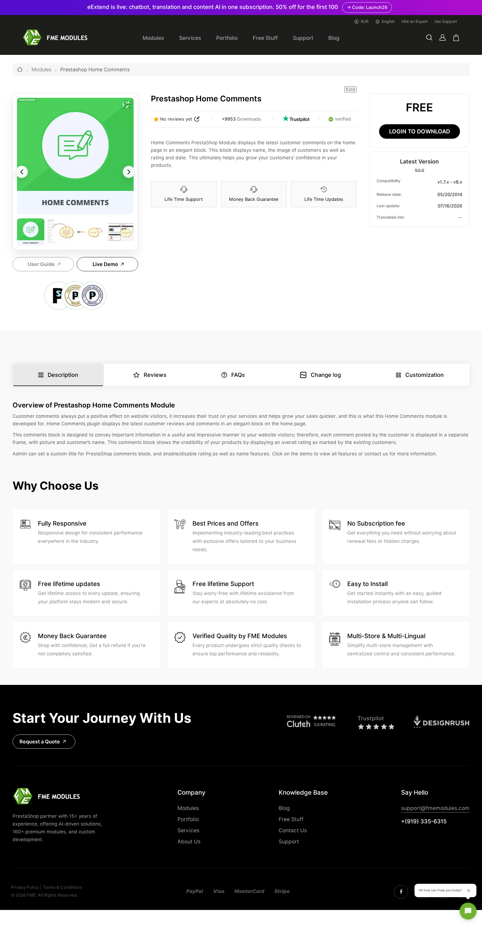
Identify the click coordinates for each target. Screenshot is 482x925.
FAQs (238, 375)
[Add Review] (197, 119)
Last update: (388, 206)
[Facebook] (401, 892)
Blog (333, 38)
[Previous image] (22, 172)
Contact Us (293, 830)
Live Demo (105, 264)
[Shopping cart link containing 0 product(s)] (456, 37)
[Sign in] (442, 37)
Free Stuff (265, 38)
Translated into (390, 217)
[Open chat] (468, 911)
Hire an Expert (415, 21)
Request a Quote (40, 742)
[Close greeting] (468, 890)
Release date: (389, 194)
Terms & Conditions (62, 887)
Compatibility (389, 181)
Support (303, 38)
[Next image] (129, 172)
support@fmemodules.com (435, 808)
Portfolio (227, 38)
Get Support (446, 21)
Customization (424, 375)
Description (63, 375)
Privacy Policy (25, 887)
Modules (153, 38)
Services (190, 38)
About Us (189, 841)
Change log (326, 375)
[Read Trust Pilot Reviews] (296, 119)
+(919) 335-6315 (424, 821)
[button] (429, 37)
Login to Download (419, 131)
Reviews (155, 375)
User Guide (41, 264)
